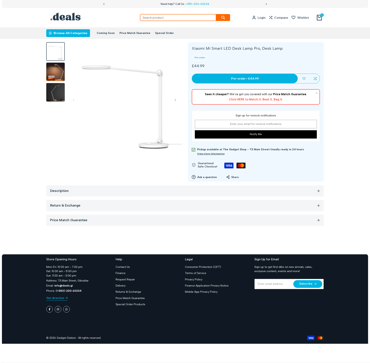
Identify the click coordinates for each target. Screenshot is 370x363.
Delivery (120, 285)
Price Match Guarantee (130, 298)
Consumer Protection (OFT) (203, 267)
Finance (120, 273)
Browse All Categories (70, 33)
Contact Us (123, 267)
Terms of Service (195, 273)
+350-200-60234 (197, 4)
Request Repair (125, 279)
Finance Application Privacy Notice (207, 285)
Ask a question (207, 177)
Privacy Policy (193, 279)
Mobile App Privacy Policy (201, 291)
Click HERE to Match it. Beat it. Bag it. (256, 99)
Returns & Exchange (128, 291)
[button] (304, 78)
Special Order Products (130, 304)
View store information (211, 153)
